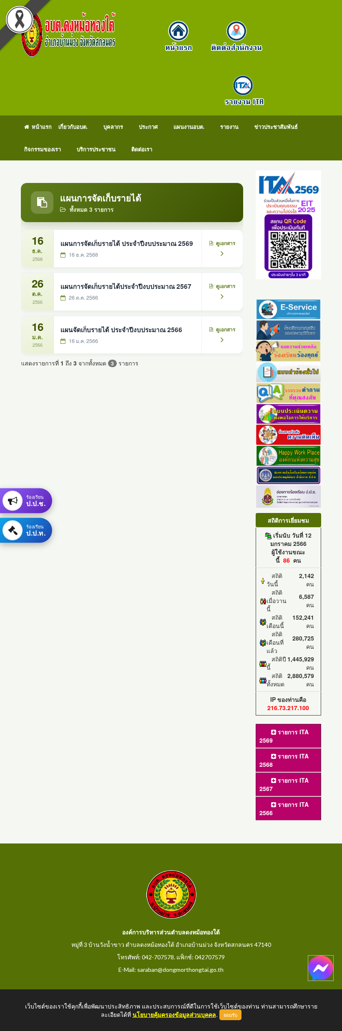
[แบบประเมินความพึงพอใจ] (289, 413)
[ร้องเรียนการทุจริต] (289, 329)
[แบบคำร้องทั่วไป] (289, 371)
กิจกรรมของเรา (42, 149)
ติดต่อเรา (141, 149)
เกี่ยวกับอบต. (73, 126)
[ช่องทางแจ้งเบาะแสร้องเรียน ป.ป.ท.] (289, 474)
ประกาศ (148, 126)
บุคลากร (113, 126)
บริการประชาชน (96, 149)
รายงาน (229, 126)
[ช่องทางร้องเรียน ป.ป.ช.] (289, 495)
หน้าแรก (40, 126)
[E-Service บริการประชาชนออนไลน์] (289, 308)
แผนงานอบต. (189, 126)
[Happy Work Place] (289, 454)
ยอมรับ (230, 1014)
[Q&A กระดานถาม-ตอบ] (289, 392)
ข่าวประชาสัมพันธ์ (276, 126)
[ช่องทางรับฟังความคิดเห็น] (289, 434)
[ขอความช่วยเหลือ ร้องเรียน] (289, 350)
